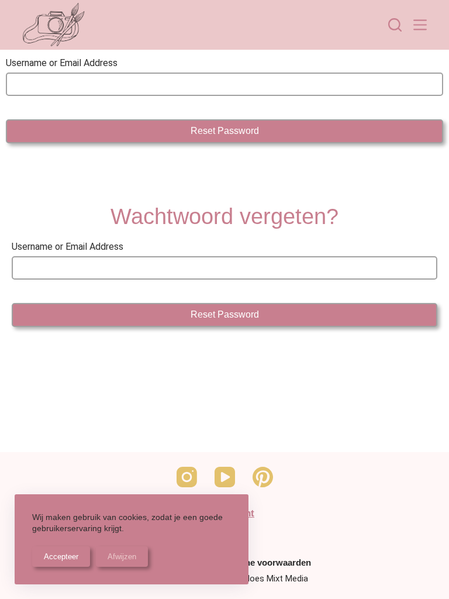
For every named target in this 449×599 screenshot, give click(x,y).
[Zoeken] (395, 25)
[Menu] (420, 25)
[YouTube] (225, 477)
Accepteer (61, 556)
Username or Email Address (62, 62)
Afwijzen (122, 556)
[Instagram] (187, 477)
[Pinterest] (263, 477)
